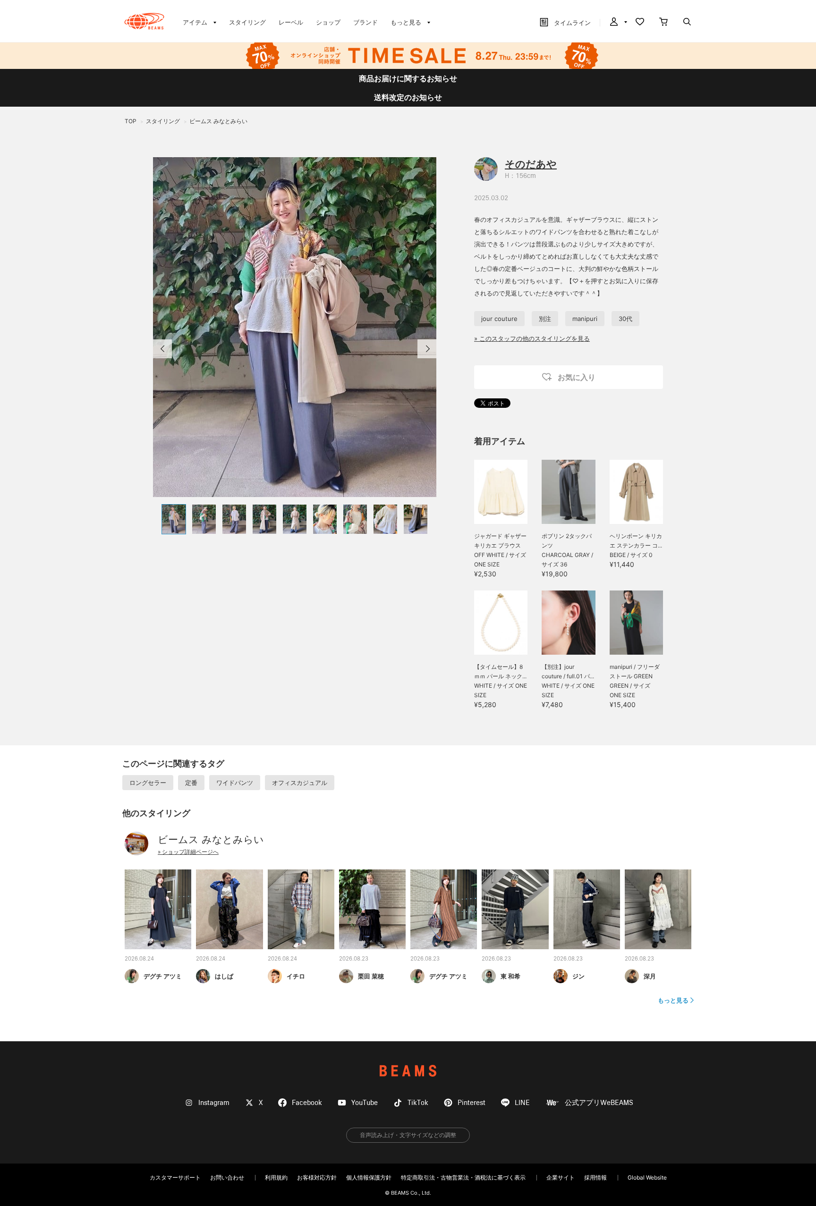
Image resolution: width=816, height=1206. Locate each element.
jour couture (499, 318)
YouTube (364, 1102)
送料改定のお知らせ (408, 97)
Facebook (307, 1102)
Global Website (647, 1177)
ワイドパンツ (234, 782)
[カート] (663, 22)
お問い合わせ (227, 1177)
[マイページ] (617, 22)
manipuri (584, 318)
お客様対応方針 (317, 1177)
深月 (650, 976)
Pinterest (471, 1102)
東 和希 (510, 976)
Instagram (214, 1102)
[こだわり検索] (687, 22)
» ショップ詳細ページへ (188, 851)
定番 (191, 782)
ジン (578, 976)
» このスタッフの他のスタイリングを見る (532, 338)
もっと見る (673, 1000)
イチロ (296, 976)
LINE (522, 1102)
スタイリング (247, 22)
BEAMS (408, 1071)
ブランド (365, 22)
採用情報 (595, 1177)
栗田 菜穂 (371, 976)
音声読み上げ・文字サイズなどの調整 (408, 1135)
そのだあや (531, 164)
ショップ (328, 22)
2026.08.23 (353, 959)
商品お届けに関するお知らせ (408, 78)
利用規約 (276, 1177)
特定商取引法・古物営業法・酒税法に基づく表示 (463, 1177)
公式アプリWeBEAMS (599, 1102)
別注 (545, 318)
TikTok (418, 1102)
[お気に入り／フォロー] (640, 22)
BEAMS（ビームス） (144, 21)
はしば (224, 976)
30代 (625, 318)
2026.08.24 (139, 959)
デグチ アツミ (163, 976)
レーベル (291, 22)
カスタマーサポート (175, 1177)
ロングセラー (147, 782)
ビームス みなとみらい (211, 839)
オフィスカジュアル (299, 782)
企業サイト (560, 1177)
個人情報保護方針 (368, 1177)
